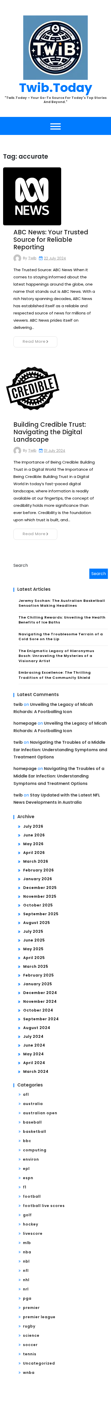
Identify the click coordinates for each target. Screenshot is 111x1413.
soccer (30, 1344)
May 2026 (33, 843)
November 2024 (40, 1001)
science (31, 1335)
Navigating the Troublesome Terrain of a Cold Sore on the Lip (61, 637)
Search (20, 565)
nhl (26, 1279)
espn (28, 1177)
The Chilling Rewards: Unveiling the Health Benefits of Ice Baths (62, 620)
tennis (29, 1354)
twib (32, 258)
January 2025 (37, 984)
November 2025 (40, 896)
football (32, 1196)
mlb (27, 1242)
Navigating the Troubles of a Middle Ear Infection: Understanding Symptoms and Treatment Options (60, 749)
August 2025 (36, 922)
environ (31, 1159)
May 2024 (33, 1054)
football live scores (44, 1205)
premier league (39, 1317)
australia (33, 1103)
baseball (32, 1122)
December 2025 (40, 887)
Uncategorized (39, 1363)
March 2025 (35, 966)
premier (31, 1307)
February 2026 (38, 870)
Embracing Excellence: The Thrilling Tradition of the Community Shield (55, 675)
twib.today (55, 87)
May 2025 (33, 949)
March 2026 (35, 861)
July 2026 (33, 826)
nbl (26, 1261)
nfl (26, 1270)
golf (27, 1215)
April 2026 (34, 852)
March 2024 (36, 1071)
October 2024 (38, 1010)
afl (26, 1094)
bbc (27, 1140)
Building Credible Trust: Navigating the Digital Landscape (49, 432)
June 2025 (34, 940)
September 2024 (41, 1019)
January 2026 (37, 878)
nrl (26, 1289)
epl (26, 1168)
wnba (29, 1372)
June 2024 (34, 1045)
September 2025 (41, 914)
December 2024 (40, 992)
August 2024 (36, 1027)
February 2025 (38, 975)
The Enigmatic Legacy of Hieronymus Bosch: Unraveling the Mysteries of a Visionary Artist (56, 655)
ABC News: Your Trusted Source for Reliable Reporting (50, 239)
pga (27, 1298)
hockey (30, 1224)
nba (27, 1252)
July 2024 (33, 1036)
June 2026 (34, 835)
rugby (29, 1326)
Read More (34, 341)
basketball (34, 1131)
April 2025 (34, 957)
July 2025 (33, 931)
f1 (24, 1187)
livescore (33, 1233)
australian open (40, 1113)
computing (34, 1150)
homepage (25, 723)
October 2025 (38, 905)
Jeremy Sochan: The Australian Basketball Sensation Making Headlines (62, 603)
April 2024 (34, 1062)
